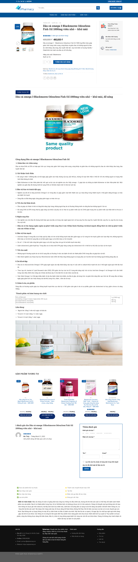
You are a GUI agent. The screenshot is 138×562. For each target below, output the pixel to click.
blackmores (51, 73)
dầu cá (57, 73)
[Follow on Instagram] (18, 1)
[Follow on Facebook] (16, 1)
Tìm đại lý (102, 542)
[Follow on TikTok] (20, 1)
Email (104, 453)
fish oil (61, 73)
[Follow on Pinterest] (27, 1)
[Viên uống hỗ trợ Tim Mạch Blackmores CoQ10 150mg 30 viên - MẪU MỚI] (25, 387)
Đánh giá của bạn (88, 430)
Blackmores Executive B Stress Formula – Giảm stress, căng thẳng (47, 401)
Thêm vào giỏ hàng (63, 62)
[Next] (37, 33)
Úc (60, 23)
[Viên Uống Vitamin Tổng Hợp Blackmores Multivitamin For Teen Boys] (113, 387)
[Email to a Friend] (51, 78)
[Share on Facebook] (44, 78)
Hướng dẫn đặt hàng (78, 533)
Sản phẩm (102, 533)
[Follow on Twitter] (21, 1)
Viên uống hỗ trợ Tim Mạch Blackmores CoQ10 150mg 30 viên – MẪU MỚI (25, 401)
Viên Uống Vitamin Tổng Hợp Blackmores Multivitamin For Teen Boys (112, 402)
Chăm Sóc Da (50, 70)
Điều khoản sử (76, 536)
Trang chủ (53, 15)
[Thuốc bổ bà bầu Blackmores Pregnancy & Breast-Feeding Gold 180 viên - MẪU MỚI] (69, 387)
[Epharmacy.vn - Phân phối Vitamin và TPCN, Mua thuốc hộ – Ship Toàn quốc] (24, 8)
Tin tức (101, 536)
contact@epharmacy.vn (28, 541)
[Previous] (18, 33)
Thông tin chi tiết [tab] (23, 92)
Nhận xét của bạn (88, 437)
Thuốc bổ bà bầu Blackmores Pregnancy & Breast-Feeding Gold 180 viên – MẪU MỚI (69, 402)
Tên (84, 453)
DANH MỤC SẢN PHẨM (68, 15)
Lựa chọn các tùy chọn (47, 416)
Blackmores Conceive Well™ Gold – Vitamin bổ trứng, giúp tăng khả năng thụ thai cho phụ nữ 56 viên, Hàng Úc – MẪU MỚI (91, 403)
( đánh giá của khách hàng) (59, 36)
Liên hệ (101, 539)
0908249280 (113, 50)
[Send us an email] (23, 1)
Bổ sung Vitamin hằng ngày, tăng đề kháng (67, 69)
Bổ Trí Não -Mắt (83, 69)
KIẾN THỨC (83, 15)
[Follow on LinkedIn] (29, 1)
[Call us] (25, 1)
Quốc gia (55, 23)
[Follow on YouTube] (30, 1)
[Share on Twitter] (48, 78)
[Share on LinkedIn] (54, 78)
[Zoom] (18, 43)
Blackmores (52, 69)
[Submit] (98, 8)
